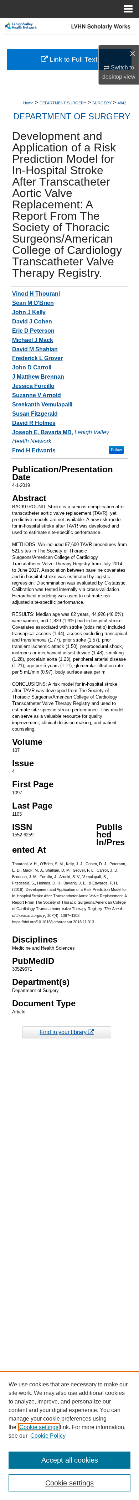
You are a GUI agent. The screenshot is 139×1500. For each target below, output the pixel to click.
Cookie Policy (48, 1436)
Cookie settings (38, 1427)
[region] (69, 1435)
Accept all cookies (69, 1460)
